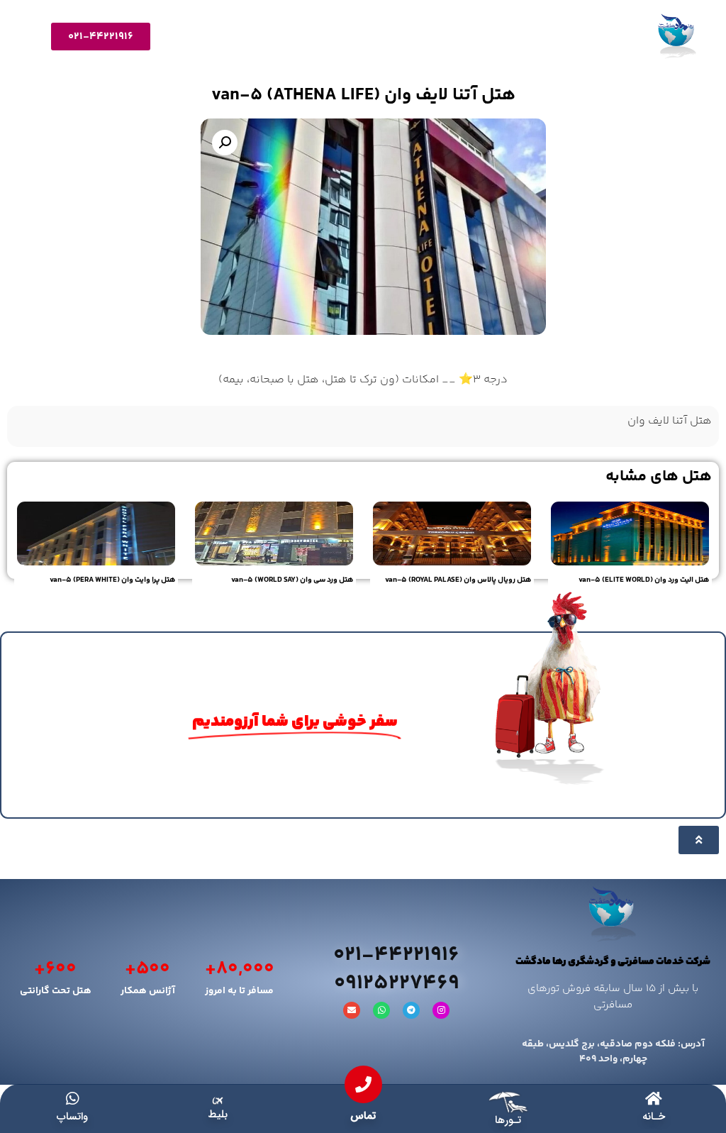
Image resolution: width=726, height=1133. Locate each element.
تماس (363, 1115)
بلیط (218, 1114)
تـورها (508, 1120)
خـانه (653, 1116)
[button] (225, 142)
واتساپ (72, 1116)
